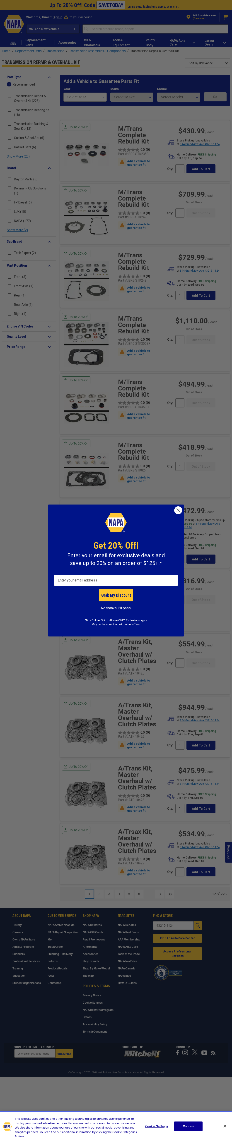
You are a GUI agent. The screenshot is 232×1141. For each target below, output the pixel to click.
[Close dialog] (178, 510)
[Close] (225, 1126)
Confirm (188, 1126)
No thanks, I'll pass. (116, 608)
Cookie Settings (156, 1126)
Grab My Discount (116, 595)
